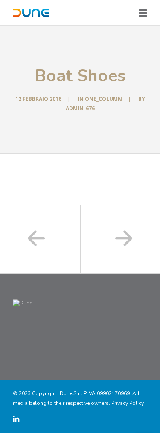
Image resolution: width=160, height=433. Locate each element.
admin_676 (80, 108)
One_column (103, 99)
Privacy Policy (127, 403)
